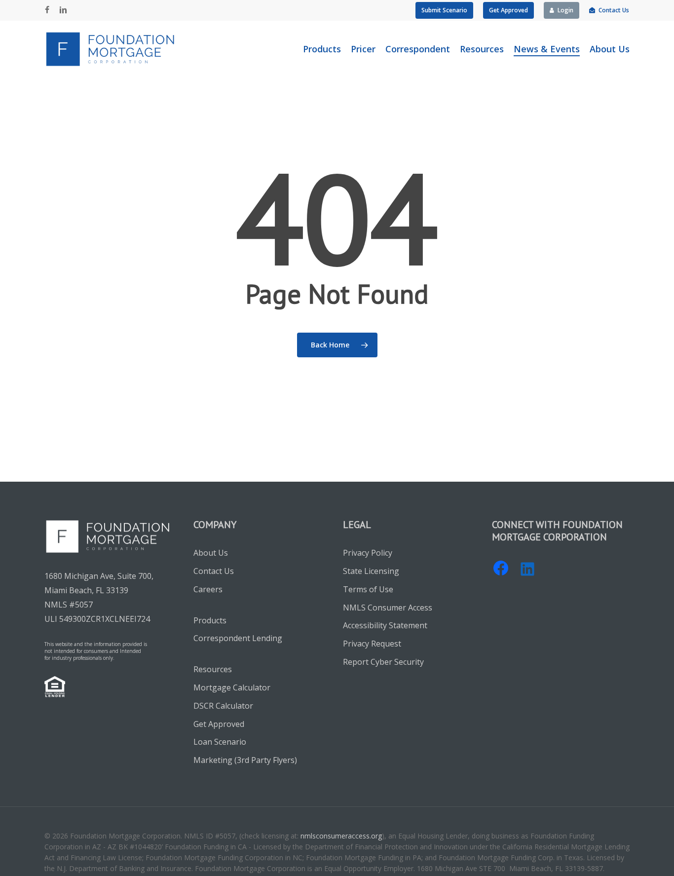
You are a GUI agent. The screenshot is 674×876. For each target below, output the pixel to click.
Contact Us (213, 571)
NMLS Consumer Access (387, 607)
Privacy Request (372, 643)
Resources (212, 669)
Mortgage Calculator (231, 687)
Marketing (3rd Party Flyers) (245, 760)
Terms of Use (368, 589)
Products (209, 620)
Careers (208, 589)
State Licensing (371, 571)
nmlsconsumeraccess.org (341, 835)
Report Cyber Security (383, 661)
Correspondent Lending (237, 638)
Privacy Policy (367, 552)
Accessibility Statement (385, 625)
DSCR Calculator (223, 705)
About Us (210, 552)
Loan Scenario (219, 741)
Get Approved (218, 724)
